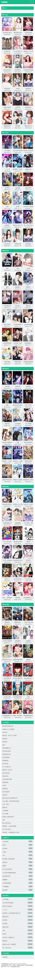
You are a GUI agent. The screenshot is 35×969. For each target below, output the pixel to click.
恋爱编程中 (18, 641)
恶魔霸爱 (5, 879)
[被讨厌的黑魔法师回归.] (18, 669)
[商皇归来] (7, 415)
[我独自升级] (28, 160)
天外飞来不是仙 (7, 541)
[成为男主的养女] (18, 570)
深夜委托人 (18, 287)
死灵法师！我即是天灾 (8, 937)
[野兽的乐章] (28, 98)
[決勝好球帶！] (18, 613)
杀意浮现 (28, 560)
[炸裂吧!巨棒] (18, 235)
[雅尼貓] (28, 651)
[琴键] (7, 278)
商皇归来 (7, 423)
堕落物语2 (28, 88)
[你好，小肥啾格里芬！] (7, 589)
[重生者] (28, 533)
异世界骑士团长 (7, 32)
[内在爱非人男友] (18, 334)
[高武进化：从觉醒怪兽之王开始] (18, 452)
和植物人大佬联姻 (18, 479)
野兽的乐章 (28, 107)
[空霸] (28, 688)
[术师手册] (7, 378)
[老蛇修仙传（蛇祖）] (28, 471)
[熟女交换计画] (7, 61)
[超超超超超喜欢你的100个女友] (28, 707)
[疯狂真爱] (18, 117)
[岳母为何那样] (7, 98)
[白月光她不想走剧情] (18, 142)
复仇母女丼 (7, 244)
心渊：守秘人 (28, 405)
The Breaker (28, 579)
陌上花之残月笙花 (7, 869)
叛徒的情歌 (18, 362)
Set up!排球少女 (17, 51)
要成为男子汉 (28, 126)
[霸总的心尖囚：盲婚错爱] (18, 216)
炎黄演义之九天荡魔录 (8, 729)
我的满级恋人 (28, 343)
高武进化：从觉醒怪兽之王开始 (10, 832)
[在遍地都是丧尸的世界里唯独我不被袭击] (7, 707)
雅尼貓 (28, 659)
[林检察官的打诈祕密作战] (18, 551)
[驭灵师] (18, 198)
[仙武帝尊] (18, 179)
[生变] (18, 260)
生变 (18, 268)
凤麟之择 (5, 862)
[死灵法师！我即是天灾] (28, 198)
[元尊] (7, 198)
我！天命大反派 (28, 225)
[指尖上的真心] (7, 316)
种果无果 (17, 597)
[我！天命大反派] (28, 216)
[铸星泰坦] (7, 216)
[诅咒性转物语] (28, 24)
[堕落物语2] (28, 80)
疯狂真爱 (17, 126)
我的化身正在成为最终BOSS (10, 798)
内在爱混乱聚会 (18, 324)
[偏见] (7, 260)
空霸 (28, 697)
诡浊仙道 (17, 386)
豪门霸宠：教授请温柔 (8, 859)
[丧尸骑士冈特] (7, 688)
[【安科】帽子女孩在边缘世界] (28, 613)
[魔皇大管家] (28, 179)
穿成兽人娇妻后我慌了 (8, 817)
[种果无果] (18, 589)
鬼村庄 (4, 845)
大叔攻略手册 (7, 306)
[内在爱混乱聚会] (18, 316)
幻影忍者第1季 (7, 678)
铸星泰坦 (7, 225)
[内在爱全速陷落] (28, 316)
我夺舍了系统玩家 (28, 150)
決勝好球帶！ (17, 622)
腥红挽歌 (5, 890)
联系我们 (24, 963)
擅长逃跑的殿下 (28, 678)
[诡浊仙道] (18, 378)
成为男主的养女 (18, 579)
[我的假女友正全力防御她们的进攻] (7, 651)
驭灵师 (18, 206)
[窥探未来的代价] (18, 24)
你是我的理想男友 (28, 362)
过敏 (18, 442)
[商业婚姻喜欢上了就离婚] (28, 589)
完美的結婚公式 (7, 523)
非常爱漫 (4, 2)
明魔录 (4, 866)
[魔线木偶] (7, 613)
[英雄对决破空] (28, 452)
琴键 (7, 287)
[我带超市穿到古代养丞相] (7, 471)
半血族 (28, 268)
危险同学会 (18, 70)
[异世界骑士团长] (7, 24)
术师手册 (7, 386)
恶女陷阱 (5, 848)
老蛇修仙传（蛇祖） (28, 479)
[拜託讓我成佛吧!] (18, 688)
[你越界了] (28, 278)
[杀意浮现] (28, 551)
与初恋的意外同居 (28, 70)
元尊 (7, 206)
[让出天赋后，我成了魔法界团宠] (28, 514)
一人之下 (7, 169)
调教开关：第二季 (28, 51)
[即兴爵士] (18, 297)
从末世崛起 (7, 150)
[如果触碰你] (18, 514)
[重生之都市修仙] (28, 434)
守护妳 (18, 88)
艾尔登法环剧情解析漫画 (9, 872)
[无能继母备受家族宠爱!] (18, 651)
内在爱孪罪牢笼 (7, 343)
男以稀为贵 (7, 51)
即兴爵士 (17, 306)
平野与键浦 (7, 362)
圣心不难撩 (28, 423)
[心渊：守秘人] (28, 396)
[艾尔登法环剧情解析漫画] (7, 632)
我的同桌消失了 (7, 876)
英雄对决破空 (28, 461)
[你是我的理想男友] (28, 353)
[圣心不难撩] (28, 415)
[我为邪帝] (7, 179)
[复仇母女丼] (7, 235)
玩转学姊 (17, 107)
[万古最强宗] (18, 415)
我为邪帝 (7, 188)
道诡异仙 (28, 386)
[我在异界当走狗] (18, 533)
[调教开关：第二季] (28, 42)
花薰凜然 (28, 641)
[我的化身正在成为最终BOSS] (18, 396)
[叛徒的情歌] (18, 353)
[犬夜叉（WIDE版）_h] (18, 707)
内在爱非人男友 (18, 343)
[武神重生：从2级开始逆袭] (7, 452)
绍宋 (7, 405)
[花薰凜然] (28, 632)
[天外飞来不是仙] (7, 533)
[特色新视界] (7, 80)
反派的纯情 (5, 841)
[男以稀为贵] (7, 42)
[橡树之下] (7, 570)
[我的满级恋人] (28, 334)
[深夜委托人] (18, 278)
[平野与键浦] (7, 353)
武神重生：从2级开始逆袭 (9, 826)
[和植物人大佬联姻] (18, 471)
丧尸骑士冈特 (7, 697)
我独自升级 (28, 169)
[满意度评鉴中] (7, 117)
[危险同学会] (18, 61)
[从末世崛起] (7, 142)
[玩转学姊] (18, 98)
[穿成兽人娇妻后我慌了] (7, 434)
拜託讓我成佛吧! (17, 697)
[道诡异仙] (28, 378)
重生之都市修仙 (28, 442)
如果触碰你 (18, 523)
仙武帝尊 (17, 188)
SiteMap (20, 963)
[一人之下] (7, 160)
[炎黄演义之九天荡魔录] (18, 495)
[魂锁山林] (28, 297)
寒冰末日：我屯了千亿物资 (9, 735)
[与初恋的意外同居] (28, 61)
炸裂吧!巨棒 (18, 244)
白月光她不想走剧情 (8, 903)
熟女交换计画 (7, 70)
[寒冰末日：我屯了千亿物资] (28, 495)
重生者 (28, 541)
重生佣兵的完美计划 (7, 726)
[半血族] (28, 260)
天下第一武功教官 (7, 560)
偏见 (7, 268)
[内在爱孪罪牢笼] (7, 334)
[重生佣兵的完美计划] (7, 495)
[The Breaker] (28, 570)
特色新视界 (7, 88)
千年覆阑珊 (5, 886)
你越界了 (28, 287)
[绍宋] (7, 396)
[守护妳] (18, 80)
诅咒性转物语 (28, 32)
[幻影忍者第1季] (7, 669)
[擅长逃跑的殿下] (28, 669)
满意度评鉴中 (7, 126)
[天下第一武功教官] (7, 551)
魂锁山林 (28, 306)
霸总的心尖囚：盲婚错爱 (9, 944)
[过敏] (18, 434)
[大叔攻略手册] (7, 297)
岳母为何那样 (7, 107)
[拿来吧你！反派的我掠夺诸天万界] (18, 160)
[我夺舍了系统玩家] (28, 142)
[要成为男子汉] (28, 117)
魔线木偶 (7, 622)
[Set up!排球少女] (18, 42)
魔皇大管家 (28, 188)
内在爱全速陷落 (28, 324)
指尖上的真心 (7, 324)
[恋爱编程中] (18, 632)
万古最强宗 (18, 423)
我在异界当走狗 (18, 541)
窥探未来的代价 (18, 32)
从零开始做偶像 (7, 883)
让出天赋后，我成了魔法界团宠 (10, 801)
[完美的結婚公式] (7, 514)
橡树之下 (7, 579)
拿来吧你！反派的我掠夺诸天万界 (11, 913)
